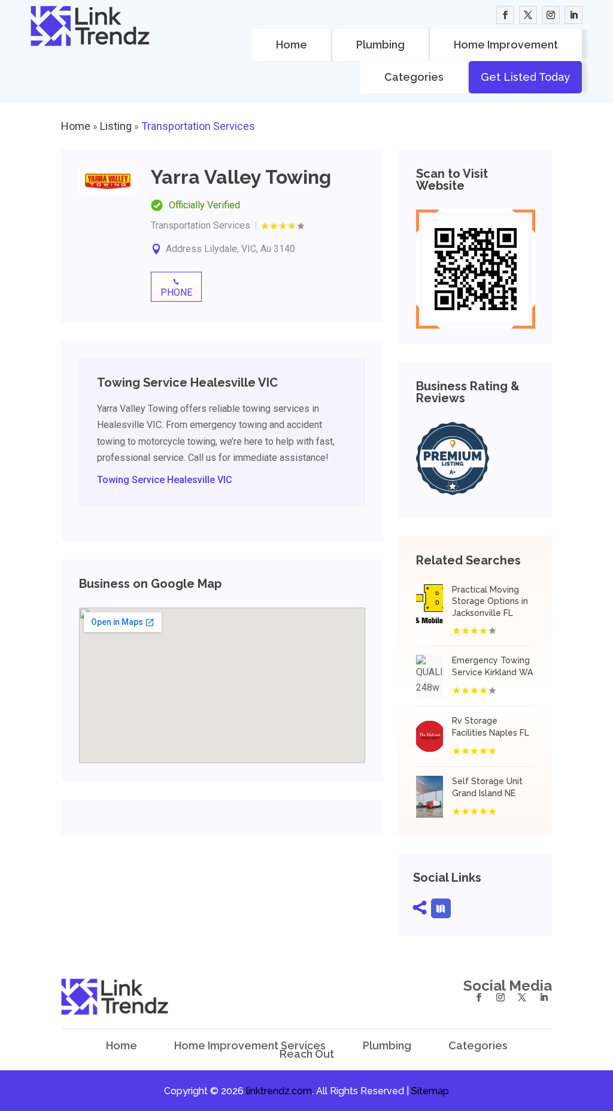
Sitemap (430, 1091)
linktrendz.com (279, 1091)
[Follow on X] (528, 15)
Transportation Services (198, 126)
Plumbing (380, 44)
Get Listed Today (525, 77)
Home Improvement (506, 44)
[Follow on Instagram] (551, 15)
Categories (414, 77)
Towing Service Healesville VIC (164, 479)
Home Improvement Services (250, 1046)
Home (291, 44)
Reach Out (307, 1054)
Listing (116, 126)
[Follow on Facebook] (505, 15)
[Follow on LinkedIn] (573, 15)
